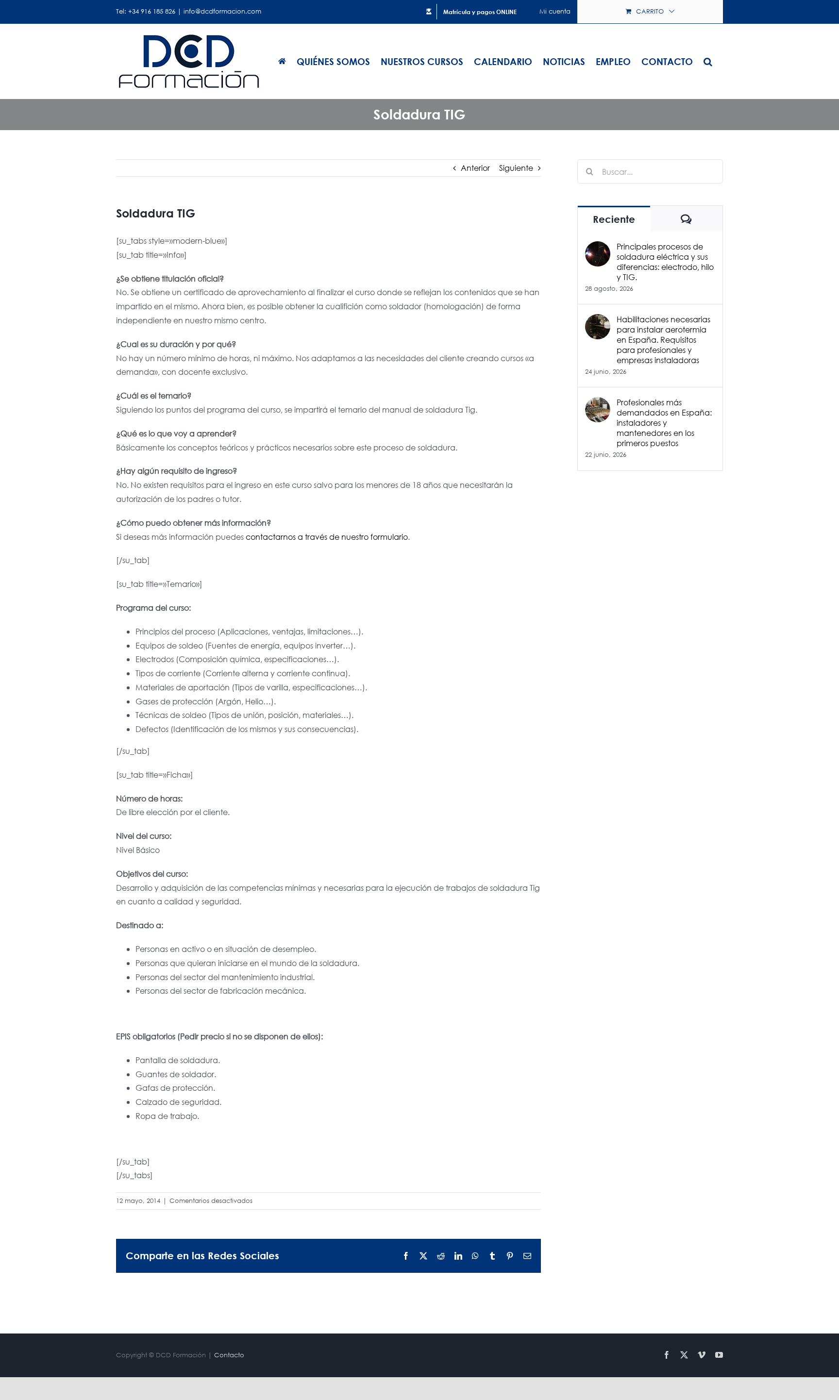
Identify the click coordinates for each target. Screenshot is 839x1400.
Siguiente (516, 168)
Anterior (475, 168)
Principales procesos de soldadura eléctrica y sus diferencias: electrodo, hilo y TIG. (665, 261)
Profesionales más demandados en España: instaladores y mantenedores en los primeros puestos (664, 422)
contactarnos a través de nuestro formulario (327, 537)
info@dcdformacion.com (222, 11)
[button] (708, 61)
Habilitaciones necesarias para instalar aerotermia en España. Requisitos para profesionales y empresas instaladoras (663, 339)
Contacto (229, 1355)
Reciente (614, 219)
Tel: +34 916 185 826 (145, 11)
